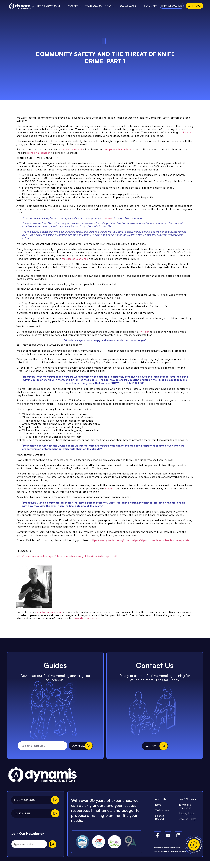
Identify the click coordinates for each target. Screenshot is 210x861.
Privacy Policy (187, 813)
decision (108, 217)
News (158, 804)
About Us (160, 799)
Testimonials (162, 810)
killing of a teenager (38, 152)
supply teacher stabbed (118, 149)
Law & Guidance (188, 799)
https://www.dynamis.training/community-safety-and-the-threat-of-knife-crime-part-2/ (140, 540)
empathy (110, 488)
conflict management (49, 611)
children (186, 132)
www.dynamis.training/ (86, 618)
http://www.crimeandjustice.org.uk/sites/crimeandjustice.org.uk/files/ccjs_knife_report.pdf (66, 556)
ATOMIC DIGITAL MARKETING (177, 851)
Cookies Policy (187, 818)
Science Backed (159, 817)
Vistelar (144, 331)
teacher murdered (71, 149)
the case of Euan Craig (75, 258)
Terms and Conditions (185, 806)
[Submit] (52, 844)
